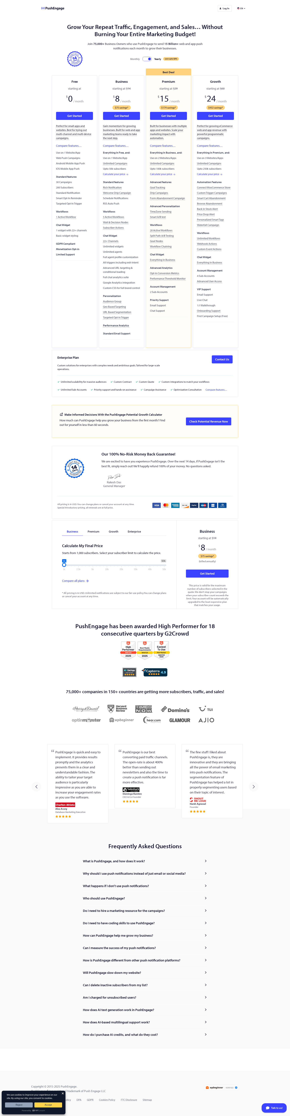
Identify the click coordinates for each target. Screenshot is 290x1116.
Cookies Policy (107, 1099)
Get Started (207, 573)
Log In (226, 8)
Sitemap (147, 1099)
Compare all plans (73, 581)
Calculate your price (114, 174)
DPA (79, 1099)
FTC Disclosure (129, 1099)
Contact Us (222, 359)
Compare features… (69, 146)
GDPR (90, 1099)
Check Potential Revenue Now (208, 421)
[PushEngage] (50, 8)
